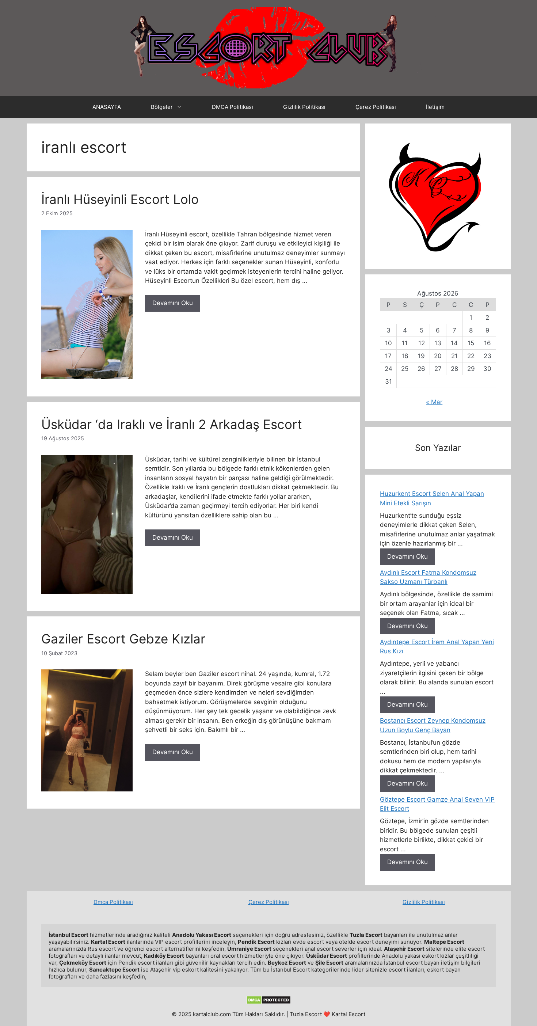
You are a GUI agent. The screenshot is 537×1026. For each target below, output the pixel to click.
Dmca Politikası (113, 901)
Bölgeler (162, 106)
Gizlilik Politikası (304, 106)
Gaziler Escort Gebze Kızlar (123, 638)
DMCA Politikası (232, 106)
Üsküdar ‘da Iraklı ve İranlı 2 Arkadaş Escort (171, 424)
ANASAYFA (106, 106)
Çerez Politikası (375, 106)
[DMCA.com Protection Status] (269, 1002)
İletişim (435, 106)
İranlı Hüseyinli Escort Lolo (120, 199)
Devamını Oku (172, 303)
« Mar (434, 402)
